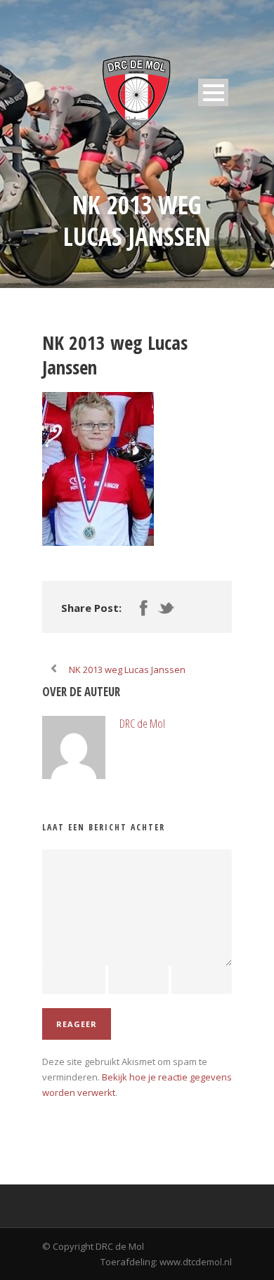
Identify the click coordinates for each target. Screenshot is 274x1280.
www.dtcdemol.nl (195, 1261)
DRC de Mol (142, 723)
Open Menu (213, 92)
